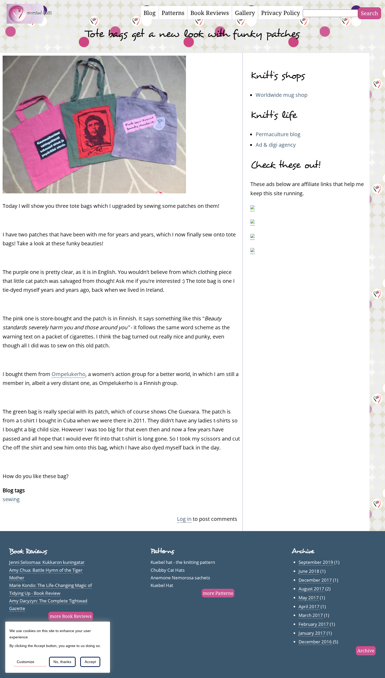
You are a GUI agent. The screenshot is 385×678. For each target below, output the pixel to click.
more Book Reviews (71, 616)
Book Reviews (209, 13)
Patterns (173, 13)
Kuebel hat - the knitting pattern (183, 562)
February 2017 (314, 624)
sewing (11, 499)
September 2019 (316, 562)
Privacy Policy (280, 13)
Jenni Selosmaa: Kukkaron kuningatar (47, 562)
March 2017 (311, 615)
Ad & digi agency (276, 144)
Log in (184, 518)
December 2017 (315, 580)
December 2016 (315, 642)
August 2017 (311, 589)
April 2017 (309, 606)
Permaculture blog (278, 134)
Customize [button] (25, 662)
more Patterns (218, 593)
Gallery (245, 13)
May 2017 (309, 598)
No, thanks (62, 662)
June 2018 (309, 571)
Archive (365, 651)
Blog (150, 13)
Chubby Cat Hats (168, 570)
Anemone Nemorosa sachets (180, 578)
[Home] (32, 21)
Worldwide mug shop (281, 94)
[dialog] (57, 647)
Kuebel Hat (162, 585)
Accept (90, 662)
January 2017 (312, 633)
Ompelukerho (68, 374)
